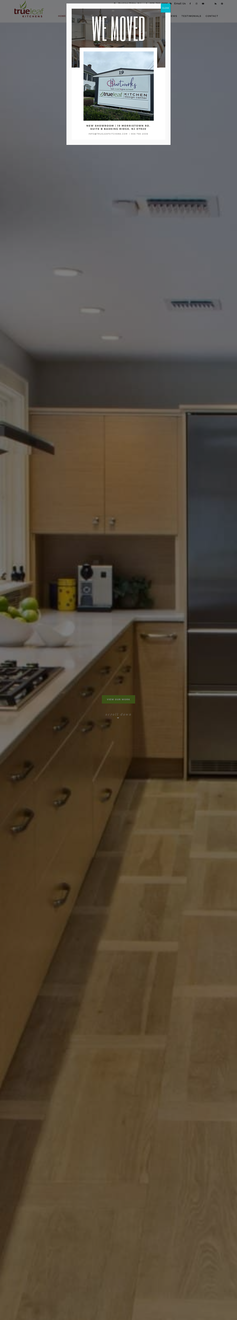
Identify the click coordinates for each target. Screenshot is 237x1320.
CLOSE (165, 8)
